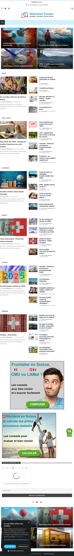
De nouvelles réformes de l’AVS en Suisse (47, 251)
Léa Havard (44, 83)
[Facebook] (2, 8)
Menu (8, 22)
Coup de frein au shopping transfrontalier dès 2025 (46, 175)
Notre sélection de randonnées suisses (47, 205)
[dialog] (16, 537)
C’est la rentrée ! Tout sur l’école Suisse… (45, 195)
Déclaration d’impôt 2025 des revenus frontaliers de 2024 (46, 230)
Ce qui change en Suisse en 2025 (38, 5)
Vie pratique (5, 168)
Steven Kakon (45, 330)
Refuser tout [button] (23, 546)
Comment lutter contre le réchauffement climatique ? (45, 300)
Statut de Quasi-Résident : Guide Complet (45, 241)
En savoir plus (20, 536)
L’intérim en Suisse (46, 88)
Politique (4, 262)
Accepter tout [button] (10, 546)
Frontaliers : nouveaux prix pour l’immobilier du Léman (46, 337)
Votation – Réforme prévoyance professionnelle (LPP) (46, 146)
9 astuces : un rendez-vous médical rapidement (47, 158)
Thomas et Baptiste (46, 244)
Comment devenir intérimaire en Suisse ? (47, 79)
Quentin (43, 188)
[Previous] (68, 29)
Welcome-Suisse (45, 199)
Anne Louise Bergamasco (48, 208)
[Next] (70, 29)
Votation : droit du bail (8, 335)
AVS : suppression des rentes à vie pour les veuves (47, 135)
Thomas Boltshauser (7, 102)
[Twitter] (5, 8)
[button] (16, 541)
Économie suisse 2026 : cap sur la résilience (53, 45)
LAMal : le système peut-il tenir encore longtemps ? (51, 65)
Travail (4, 73)
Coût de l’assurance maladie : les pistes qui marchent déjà (17, 44)
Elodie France (44, 353)
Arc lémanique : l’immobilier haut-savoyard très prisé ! (47, 349)
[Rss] (9, 8)
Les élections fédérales (44, 280)
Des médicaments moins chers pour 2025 (46, 124)
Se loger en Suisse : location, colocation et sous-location (46, 326)
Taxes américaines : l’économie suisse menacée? (55, 524)
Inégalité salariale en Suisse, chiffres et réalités (47, 290)
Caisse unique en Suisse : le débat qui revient (18, 66)
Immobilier (5, 311)
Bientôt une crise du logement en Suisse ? (47, 316)
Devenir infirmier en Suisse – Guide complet (46, 98)
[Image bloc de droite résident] (29, 435)
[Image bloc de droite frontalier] (37, 385)
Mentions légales (49, 553)
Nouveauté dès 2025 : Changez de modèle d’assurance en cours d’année (13, 144)
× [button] (28, 522)
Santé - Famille (6, 118)
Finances (4, 215)
